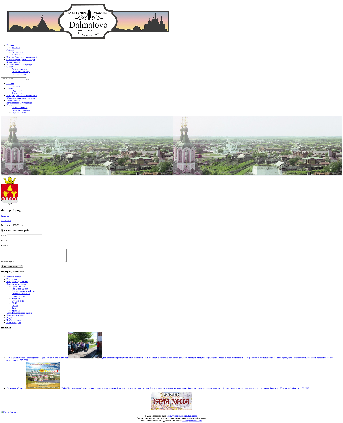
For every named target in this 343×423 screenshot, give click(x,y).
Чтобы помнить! (13, 320)
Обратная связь (19, 74)
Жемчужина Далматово (17, 281)
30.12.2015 (6, 220)
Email (4, 240)
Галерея (10, 50)
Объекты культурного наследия (20, 59)
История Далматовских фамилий (21, 57)
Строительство (18, 296)
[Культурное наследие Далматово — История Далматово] (88, 40)
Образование (18, 301)
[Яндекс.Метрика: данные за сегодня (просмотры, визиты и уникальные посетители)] (9, 412)
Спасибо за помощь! (21, 71)
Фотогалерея (17, 55)
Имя (3, 235)
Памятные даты (13, 322)
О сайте (10, 67)
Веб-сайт (5, 245)
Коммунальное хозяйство (23, 291)
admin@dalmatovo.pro (192, 421)
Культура (16, 310)
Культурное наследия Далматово (182, 416)
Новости (16, 47)
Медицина (16, 298)
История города (13, 277)
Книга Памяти (13, 62)
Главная (10, 45)
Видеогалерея (18, 52)
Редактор (5, 216)
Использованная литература (19, 64)
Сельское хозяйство (21, 293)
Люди (9, 318)
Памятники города (15, 315)
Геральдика (11, 279)
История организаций (16, 284)
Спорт (15, 305)
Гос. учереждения (20, 289)
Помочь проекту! (19, 69)
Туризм (15, 308)
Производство (18, 286)
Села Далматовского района (19, 313)
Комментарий (8, 261)
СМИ (14, 303)
